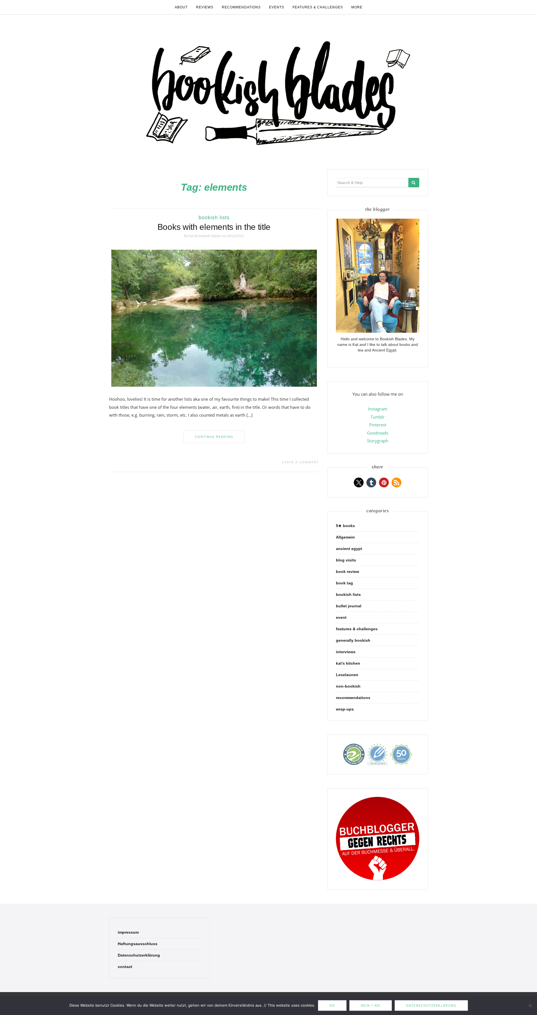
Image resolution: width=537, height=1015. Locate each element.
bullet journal (348, 606)
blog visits (346, 560)
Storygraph (377, 440)
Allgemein (345, 537)
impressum (128, 932)
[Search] (413, 182)
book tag (344, 583)
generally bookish (353, 640)
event (341, 617)
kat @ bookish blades (205, 236)
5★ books (345, 525)
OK (332, 1005)
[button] (359, 482)
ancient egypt (349, 548)
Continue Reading (214, 437)
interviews (345, 652)
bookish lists (214, 217)
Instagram (377, 409)
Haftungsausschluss (137, 943)
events (276, 7)
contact (125, 966)
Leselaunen (347, 674)
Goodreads (377, 433)
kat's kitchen (348, 663)
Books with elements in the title (213, 227)
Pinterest (377, 425)
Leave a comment (300, 462)
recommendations (241, 7)
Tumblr (378, 417)
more (356, 7)
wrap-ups (345, 709)
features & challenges (318, 7)
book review (347, 571)
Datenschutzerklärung (139, 955)
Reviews (204, 7)
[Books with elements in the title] (214, 318)
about (181, 7)
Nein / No (370, 1005)
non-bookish (348, 686)
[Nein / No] (530, 1005)
